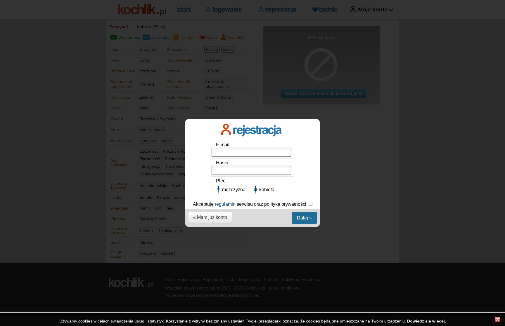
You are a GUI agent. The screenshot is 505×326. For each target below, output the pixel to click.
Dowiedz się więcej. (426, 321)
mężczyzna (233, 189)
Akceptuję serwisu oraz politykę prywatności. (251, 204)
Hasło (222, 162)
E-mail (222, 144)
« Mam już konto (210, 217)
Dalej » (304, 217)
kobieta (266, 189)
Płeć (220, 180)
